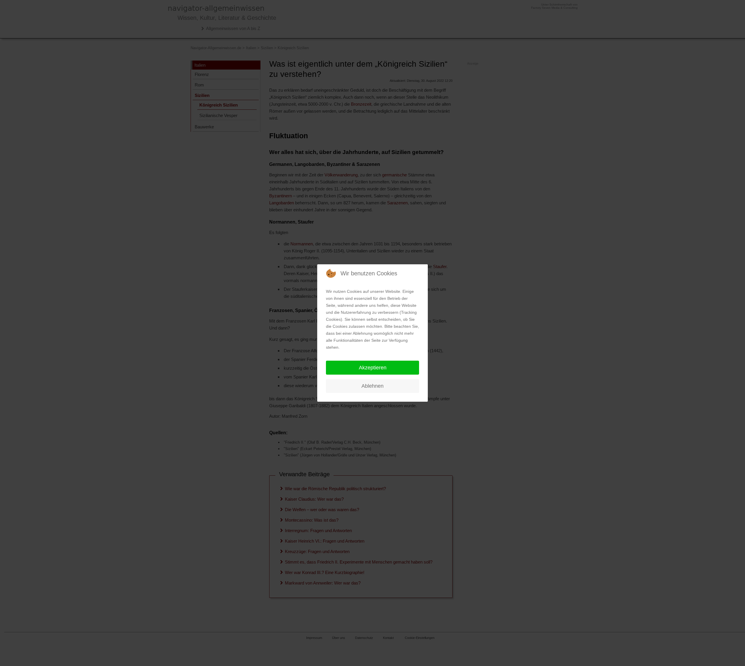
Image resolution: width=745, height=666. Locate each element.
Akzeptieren (372, 368)
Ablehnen (372, 386)
